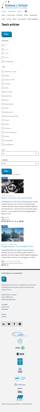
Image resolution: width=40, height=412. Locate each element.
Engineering (8, 96)
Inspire (26, 15)
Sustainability (8, 140)
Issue (3, 150)
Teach (3, 19)
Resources (7, 128)
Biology (6, 75)
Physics (6, 120)
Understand (33, 15)
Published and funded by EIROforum (11, 404)
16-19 (6, 57)
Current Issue (11, 15)
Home (3, 15)
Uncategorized (8, 144)
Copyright (4, 304)
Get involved (22, 19)
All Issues (20, 15)
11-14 (6, 49)
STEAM (6, 136)
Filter (6, 34)
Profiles (6, 124)
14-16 (6, 53)
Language (4, 160)
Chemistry (7, 84)
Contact (4, 11)
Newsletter (12, 11)
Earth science (8, 92)
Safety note (5, 307)
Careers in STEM (9, 80)
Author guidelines (32, 19)
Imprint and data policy (8, 299)
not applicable (8, 61)
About (15, 19)
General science (9, 104)
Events (9, 19)
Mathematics (8, 112)
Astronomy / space (10, 71)
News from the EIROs (11, 116)
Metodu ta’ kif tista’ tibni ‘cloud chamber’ (17, 198)
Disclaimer (4, 309)
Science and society (10, 132)
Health (6, 108)
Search (19, 11)
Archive (3, 314)
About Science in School (8, 295)
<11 (5, 45)
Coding (6, 88)
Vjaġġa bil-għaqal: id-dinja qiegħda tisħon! (17, 246)
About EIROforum (7, 297)
